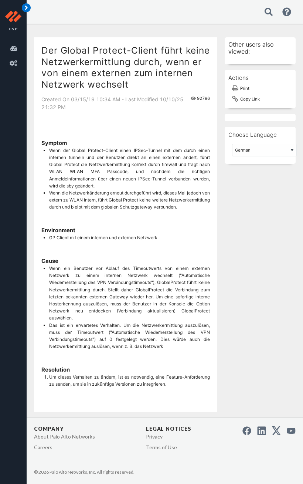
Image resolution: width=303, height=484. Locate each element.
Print (244, 88)
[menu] (15, 55)
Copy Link (250, 99)
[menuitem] (15, 47)
